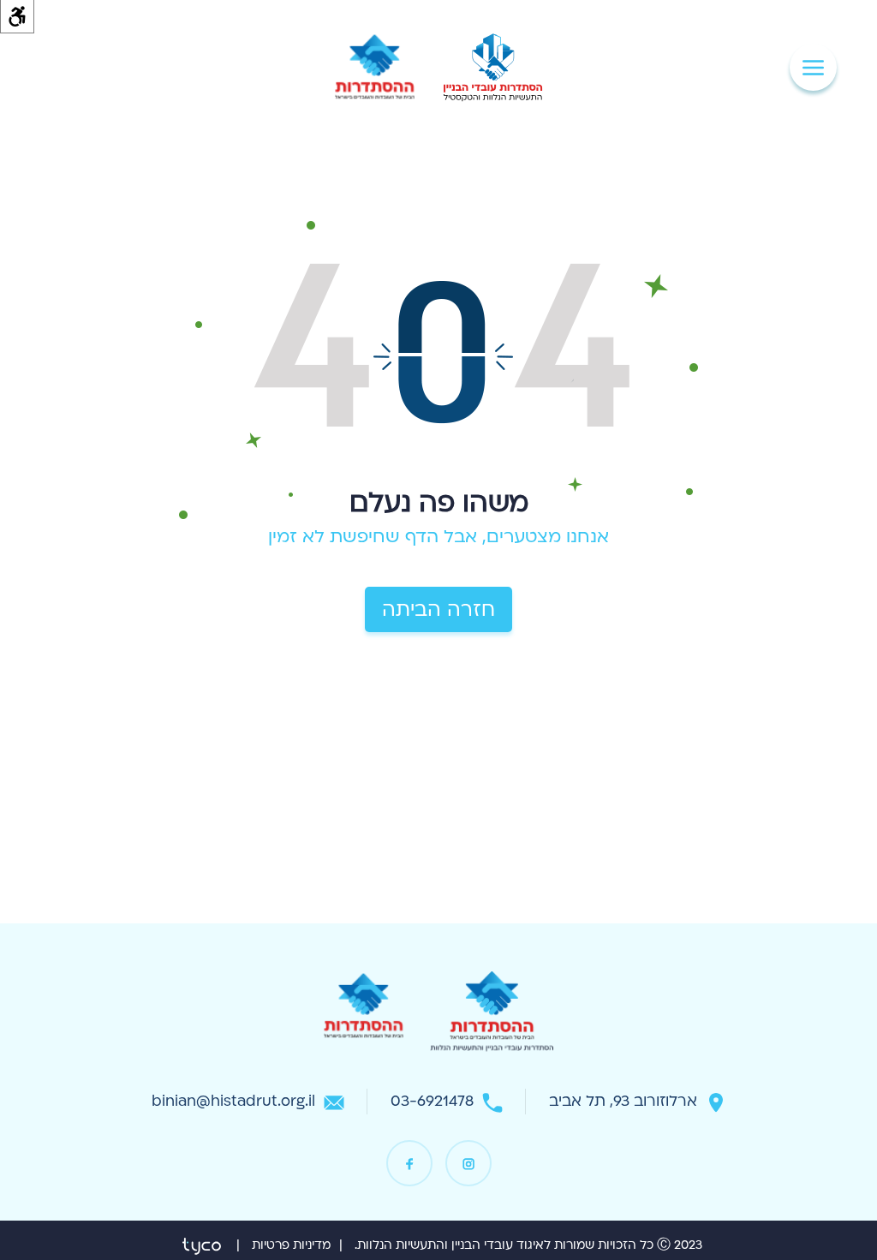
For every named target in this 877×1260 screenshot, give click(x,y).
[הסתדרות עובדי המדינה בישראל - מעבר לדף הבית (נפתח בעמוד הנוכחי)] (492, 1016)
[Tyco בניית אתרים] (202, 1245)
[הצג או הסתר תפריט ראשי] (813, 67)
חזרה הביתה (438, 609)
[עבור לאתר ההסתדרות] (374, 67)
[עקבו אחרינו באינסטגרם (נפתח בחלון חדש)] (468, 1163)
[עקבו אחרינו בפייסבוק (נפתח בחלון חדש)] (409, 1163)
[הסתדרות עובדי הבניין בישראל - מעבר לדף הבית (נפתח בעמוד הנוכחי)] (492, 67)
